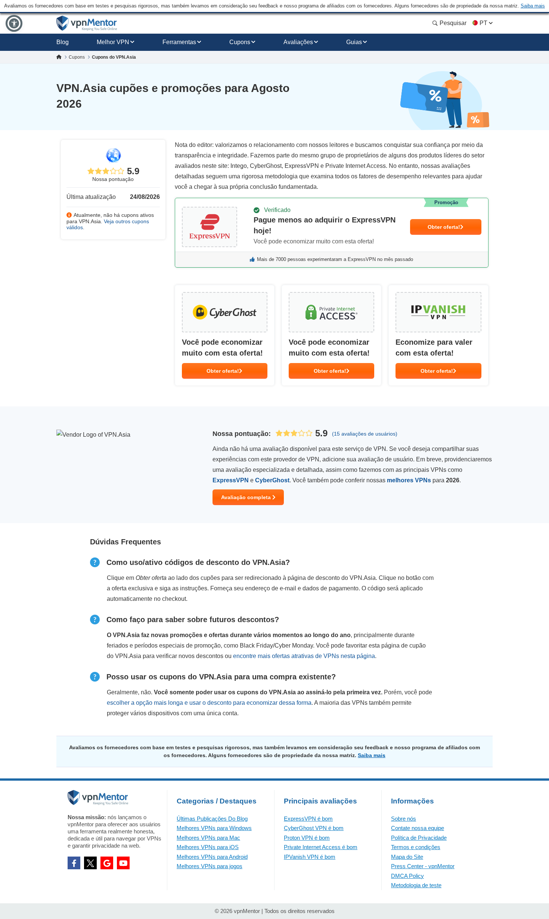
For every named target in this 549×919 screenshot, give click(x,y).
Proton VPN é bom (307, 838)
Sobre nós (403, 818)
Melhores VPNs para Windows (214, 828)
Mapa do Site (407, 857)
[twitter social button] (90, 863)
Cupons (239, 42)
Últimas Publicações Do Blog (212, 818)
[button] (14, 23)
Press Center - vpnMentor (423, 866)
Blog (62, 42)
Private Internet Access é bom (320, 847)
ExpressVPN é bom (308, 818)
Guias (354, 42)
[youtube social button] (123, 863)
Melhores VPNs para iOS (208, 847)
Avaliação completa (246, 497)
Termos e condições (415, 847)
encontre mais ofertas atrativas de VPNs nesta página (304, 656)
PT (483, 23)
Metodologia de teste (416, 885)
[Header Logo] (86, 23)
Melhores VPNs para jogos (209, 866)
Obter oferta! (444, 227)
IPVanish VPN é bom (309, 857)
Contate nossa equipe (417, 828)
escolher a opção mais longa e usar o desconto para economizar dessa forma (209, 703)
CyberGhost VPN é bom (314, 828)
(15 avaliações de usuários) (364, 434)
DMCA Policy (407, 876)
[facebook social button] (74, 863)
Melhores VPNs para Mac (208, 838)
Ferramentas (179, 42)
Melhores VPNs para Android (212, 857)
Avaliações (298, 42)
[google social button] (106, 863)
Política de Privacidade (419, 838)
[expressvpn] (331, 232)
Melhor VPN (113, 42)
